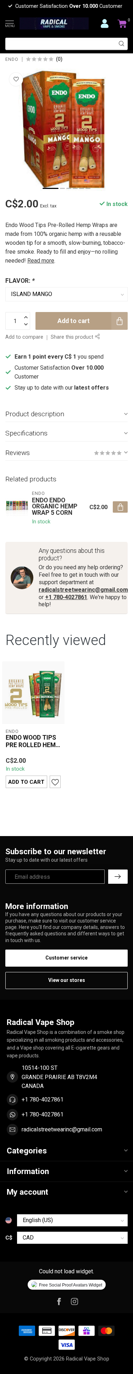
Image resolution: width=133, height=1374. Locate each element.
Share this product (73, 337)
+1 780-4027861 (66, 597)
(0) (59, 59)
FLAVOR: (20, 280)
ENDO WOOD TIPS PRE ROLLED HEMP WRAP (33, 741)
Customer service (66, 958)
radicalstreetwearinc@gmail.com (83, 589)
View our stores (66, 980)
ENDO (11, 59)
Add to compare (24, 337)
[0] (122, 23)
